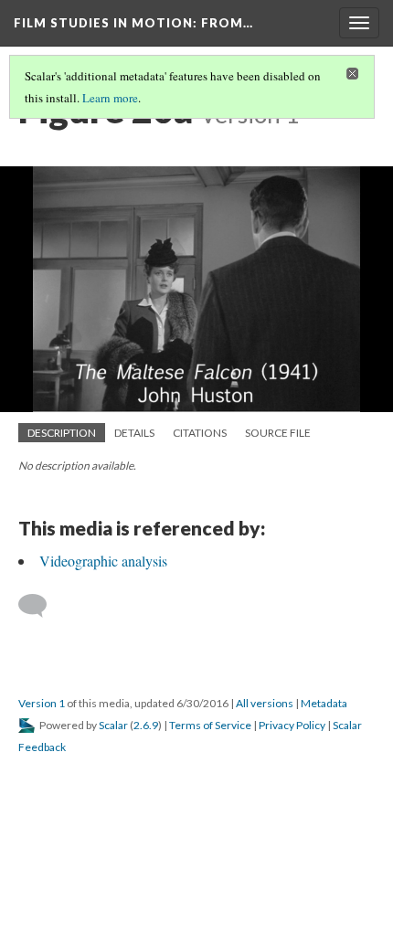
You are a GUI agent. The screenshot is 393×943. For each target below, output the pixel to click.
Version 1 (41, 703)
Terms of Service (210, 725)
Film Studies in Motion (133, 23)
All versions (264, 703)
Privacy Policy (292, 725)
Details (134, 433)
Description (61, 433)
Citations (200, 433)
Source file (278, 433)
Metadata (324, 703)
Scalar (113, 725)
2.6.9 (145, 725)
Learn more (110, 98)
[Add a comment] (40, 606)
